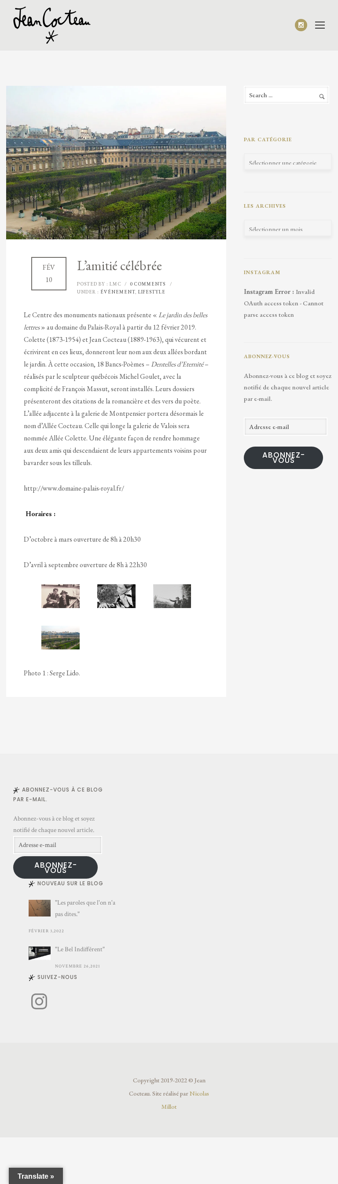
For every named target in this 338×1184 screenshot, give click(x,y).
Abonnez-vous (283, 458)
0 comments (147, 284)
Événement (117, 292)
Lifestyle (151, 292)
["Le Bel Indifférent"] (40, 953)
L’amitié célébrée (119, 265)
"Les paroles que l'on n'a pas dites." (85, 908)
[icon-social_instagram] (301, 25)
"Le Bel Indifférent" (80, 949)
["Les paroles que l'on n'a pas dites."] (40, 908)
